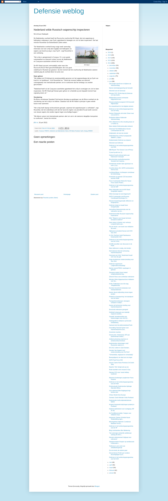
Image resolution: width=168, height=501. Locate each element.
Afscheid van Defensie (116, 143)
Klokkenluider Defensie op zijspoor (120, 140)
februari (112, 470)
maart (111, 467)
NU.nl (36, 122)
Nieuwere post (38, 194)
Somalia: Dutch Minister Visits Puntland (121, 397)
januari (111, 473)
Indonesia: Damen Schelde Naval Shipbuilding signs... (119, 418)
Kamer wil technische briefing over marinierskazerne (120, 306)
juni (110, 81)
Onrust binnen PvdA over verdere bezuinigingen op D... (119, 453)
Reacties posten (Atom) (50, 198)
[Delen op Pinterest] (68, 128)
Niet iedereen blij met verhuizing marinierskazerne (119, 251)
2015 (109, 55)
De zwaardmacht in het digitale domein (121, 106)
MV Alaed (72, 131)
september (112, 73)
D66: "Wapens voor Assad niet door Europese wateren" (120, 219)
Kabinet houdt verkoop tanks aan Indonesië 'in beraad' (119, 156)
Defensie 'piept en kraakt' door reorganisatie (118, 206)
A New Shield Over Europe (117, 395)
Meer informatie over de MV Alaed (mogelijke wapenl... (119, 190)
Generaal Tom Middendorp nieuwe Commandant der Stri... (120, 129)
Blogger (97, 486)
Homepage (67, 194)
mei (110, 462)
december (112, 65)
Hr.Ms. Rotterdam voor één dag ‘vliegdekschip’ (118, 284)
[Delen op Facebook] (66, 128)
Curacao (41, 131)
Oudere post (94, 194)
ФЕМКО (90, 131)
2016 (109, 52)
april (110, 465)
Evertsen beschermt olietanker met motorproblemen (120, 288)
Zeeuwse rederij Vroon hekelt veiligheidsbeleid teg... (118, 273)
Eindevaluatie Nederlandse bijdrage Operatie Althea (120, 387)
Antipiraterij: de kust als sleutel (118, 133)
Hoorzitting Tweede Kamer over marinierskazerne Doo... (119, 328)
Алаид (86, 131)
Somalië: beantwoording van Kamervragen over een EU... (118, 317)
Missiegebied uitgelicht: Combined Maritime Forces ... (120, 422)
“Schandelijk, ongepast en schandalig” (121, 355)
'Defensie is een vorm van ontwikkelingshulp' (117, 446)
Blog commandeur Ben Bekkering (119, 430)
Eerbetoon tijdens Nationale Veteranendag (118, 118)
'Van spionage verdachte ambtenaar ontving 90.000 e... (120, 433)
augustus (112, 76)
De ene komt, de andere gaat (118, 450)
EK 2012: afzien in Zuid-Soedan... (119, 348)
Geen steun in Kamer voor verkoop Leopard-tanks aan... (120, 223)
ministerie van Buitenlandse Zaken (59, 131)
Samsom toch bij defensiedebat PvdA (120, 325)
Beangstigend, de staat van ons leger (120, 357)
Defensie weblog (59, 11)
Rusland (77, 131)
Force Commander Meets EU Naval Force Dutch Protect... (120, 181)
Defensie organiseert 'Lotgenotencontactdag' (117, 264)
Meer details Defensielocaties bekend (121, 126)
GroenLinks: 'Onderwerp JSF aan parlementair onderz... (119, 335)
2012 (109, 63)
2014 (109, 58)
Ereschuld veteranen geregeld (118, 309)
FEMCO (46, 131)
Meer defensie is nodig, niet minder (120, 248)
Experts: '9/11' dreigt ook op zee (119, 367)
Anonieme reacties (115, 332)
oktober (111, 71)
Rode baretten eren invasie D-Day (119, 369)
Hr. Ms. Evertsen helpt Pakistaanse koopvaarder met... (120, 236)
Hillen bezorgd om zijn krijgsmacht (120, 194)
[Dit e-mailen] (59, 128)
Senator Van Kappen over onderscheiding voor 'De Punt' (119, 351)
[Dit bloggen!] (62, 128)
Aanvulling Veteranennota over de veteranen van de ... (119, 210)
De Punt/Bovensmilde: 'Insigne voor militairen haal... (120, 414)
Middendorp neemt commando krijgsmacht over (118, 98)
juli (110, 79)
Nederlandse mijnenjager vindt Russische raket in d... (118, 344)
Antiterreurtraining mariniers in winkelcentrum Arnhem (118, 339)
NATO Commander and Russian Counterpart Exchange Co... (119, 197)
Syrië (81, 131)
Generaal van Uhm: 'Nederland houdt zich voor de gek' (120, 256)
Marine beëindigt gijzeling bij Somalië (121, 88)
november (112, 68)
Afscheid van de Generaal (117, 91)
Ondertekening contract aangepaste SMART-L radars (120, 136)
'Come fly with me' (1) (115, 152)
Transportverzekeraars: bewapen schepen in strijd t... (119, 301)
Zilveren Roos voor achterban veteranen (121, 277)
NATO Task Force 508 (116, 360)
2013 (109, 60)
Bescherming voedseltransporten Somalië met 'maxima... (119, 160)
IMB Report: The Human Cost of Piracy (121, 150)
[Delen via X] (64, 128)
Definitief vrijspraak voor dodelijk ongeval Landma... (119, 313)
